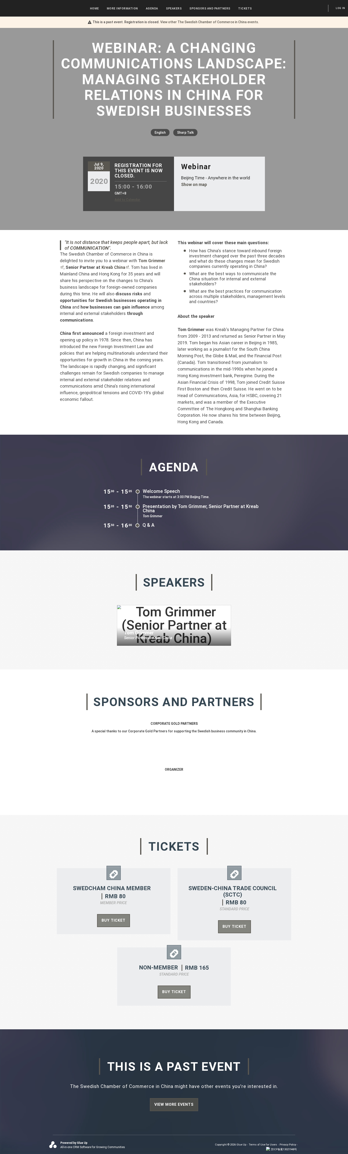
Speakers (174, 8)
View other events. (209, 22)
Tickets (245, 8)
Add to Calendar (127, 200)
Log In (340, 8)
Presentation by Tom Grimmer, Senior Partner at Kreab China (201, 508)
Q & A (148, 525)
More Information (122, 8)
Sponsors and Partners (209, 8)
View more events (174, 1104)
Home (94, 8)
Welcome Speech (161, 491)
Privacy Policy (288, 1144)
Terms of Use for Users (263, 1144)
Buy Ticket (113, 920)
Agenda (152, 8)
